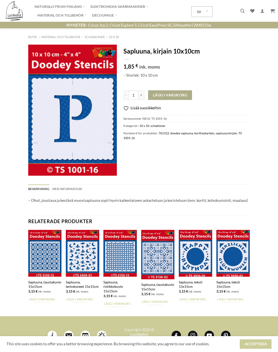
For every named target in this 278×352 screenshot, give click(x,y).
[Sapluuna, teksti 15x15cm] (195, 253)
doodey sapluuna (181, 133)
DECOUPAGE (103, 15)
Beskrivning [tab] (38, 189)
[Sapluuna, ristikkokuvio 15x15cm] (120, 253)
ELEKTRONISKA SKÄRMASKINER (118, 6)
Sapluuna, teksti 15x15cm (190, 284)
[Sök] (242, 11)
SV (199, 12)
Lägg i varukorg (170, 95)
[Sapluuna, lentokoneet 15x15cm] (82, 253)
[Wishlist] (252, 11)
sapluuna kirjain (226, 133)
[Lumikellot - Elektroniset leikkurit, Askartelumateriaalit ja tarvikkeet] (15, 11)
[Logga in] (262, 11)
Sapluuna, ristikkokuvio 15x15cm (113, 286)
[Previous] (28, 272)
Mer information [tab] (67, 189)
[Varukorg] (272, 11)
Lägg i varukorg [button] (42, 299)
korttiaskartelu (204, 133)
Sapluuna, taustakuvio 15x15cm (44, 284)
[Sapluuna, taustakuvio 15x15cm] (45, 253)
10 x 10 (114, 37)
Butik (32, 37)
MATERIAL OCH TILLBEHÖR (60, 15)
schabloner (95, 37)
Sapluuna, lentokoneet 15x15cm (82, 284)
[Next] (249, 272)
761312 (164, 133)
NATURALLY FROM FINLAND (58, 6)
